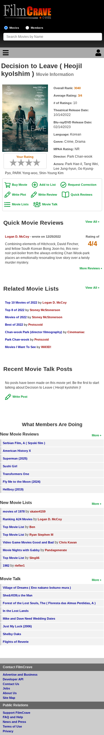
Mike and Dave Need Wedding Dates (29, 618)
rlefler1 (20, 565)
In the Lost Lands (16, 610)
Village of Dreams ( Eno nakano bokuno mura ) (37, 587)
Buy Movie (19, 184)
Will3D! (46, 347)
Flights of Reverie (16, 641)
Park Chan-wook (17, 339)
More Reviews (90, 268)
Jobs (6, 688)
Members (37, 27)
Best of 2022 (14, 324)
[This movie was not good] (19, 162)
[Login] (99, 54)
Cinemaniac (76, 332)
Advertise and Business (20, 674)
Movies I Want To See (20, 347)
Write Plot (19, 194)
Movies (14, 27)
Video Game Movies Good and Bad (28, 542)
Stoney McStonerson (45, 310)
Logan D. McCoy (17, 236)
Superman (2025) (15, 458)
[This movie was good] (31, 162)
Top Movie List (13, 527)
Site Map (9, 697)
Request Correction (82, 184)
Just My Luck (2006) (17, 626)
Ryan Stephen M (41, 534)
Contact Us (11, 684)
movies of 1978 (14, 511)
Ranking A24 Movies (17, 519)
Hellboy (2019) (13, 489)
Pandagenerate (56, 550)
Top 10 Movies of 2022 (21, 302)
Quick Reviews (81, 194)
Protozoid (35, 324)
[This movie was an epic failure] (11, 162)
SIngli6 (34, 557)
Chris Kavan (68, 542)
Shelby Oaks (12, 634)
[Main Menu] (5, 54)
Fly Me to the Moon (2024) (21, 481)
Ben (32, 527)
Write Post (19, 396)
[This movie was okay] (27, 162)
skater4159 (37, 511)
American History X (17, 450)
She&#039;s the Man (17, 595)
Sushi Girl (10, 466)
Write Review (47, 194)
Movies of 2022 (16, 317)
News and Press (14, 721)
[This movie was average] (23, 162)
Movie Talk (49, 204)
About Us (10, 693)
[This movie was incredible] (38, 162)
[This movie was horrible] (15, 162)
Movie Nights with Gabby (21, 550)
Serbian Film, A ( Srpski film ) (24, 443)
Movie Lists (20, 204)
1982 (6, 565)
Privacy (8, 731)
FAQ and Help (13, 717)
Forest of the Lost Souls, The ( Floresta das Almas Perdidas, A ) (49, 603)
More (95, 435)
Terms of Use (12, 726)
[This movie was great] (35, 162)
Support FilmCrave (16, 712)
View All (91, 221)
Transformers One (16, 474)
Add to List (47, 184)
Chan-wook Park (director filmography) (33, 332)
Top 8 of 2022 (14, 310)
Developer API (13, 679)
